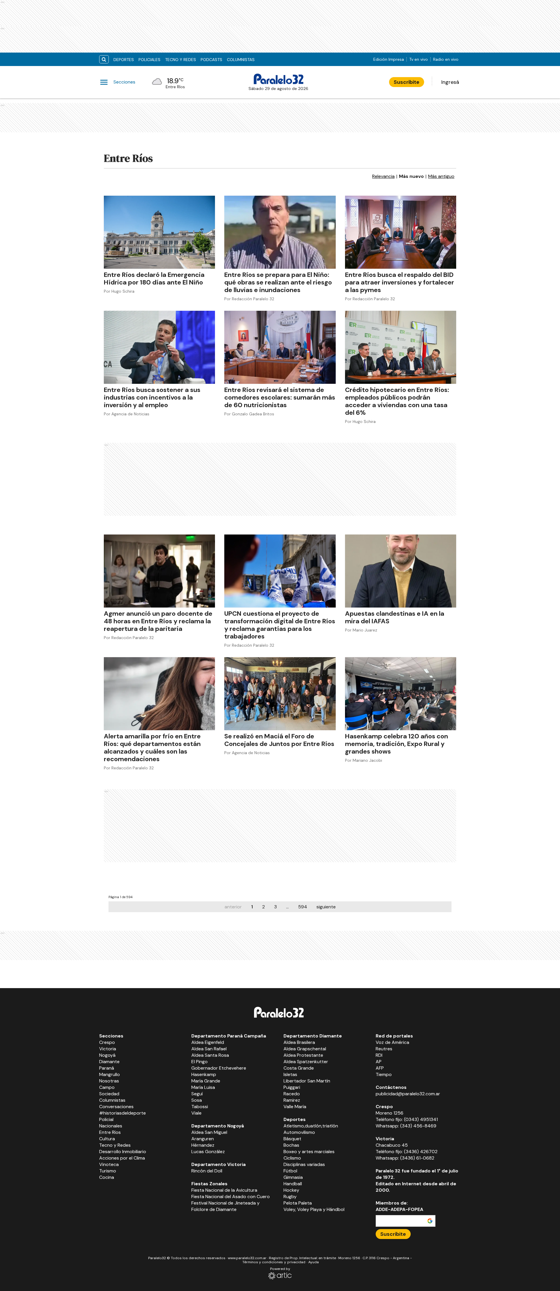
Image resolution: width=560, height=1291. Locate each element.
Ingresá (450, 82)
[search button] (104, 59)
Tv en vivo (418, 59)
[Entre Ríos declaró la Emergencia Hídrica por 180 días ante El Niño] (159, 232)
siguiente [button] (326, 907)
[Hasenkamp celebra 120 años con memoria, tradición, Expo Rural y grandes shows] (400, 693)
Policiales (149, 59)
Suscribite (406, 82)
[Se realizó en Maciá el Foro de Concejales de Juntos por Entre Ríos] (279, 693)
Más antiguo (441, 176)
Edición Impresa (388, 59)
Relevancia (383, 176)
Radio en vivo (446, 59)
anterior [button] (233, 907)
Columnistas (241, 59)
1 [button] (252, 907)
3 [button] (275, 907)
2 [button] (263, 907)
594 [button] (302, 907)
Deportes (123, 59)
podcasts (211, 59)
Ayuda (313, 1262)
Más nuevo (411, 176)
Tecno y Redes (180, 59)
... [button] (287, 907)
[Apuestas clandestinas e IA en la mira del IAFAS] (400, 571)
